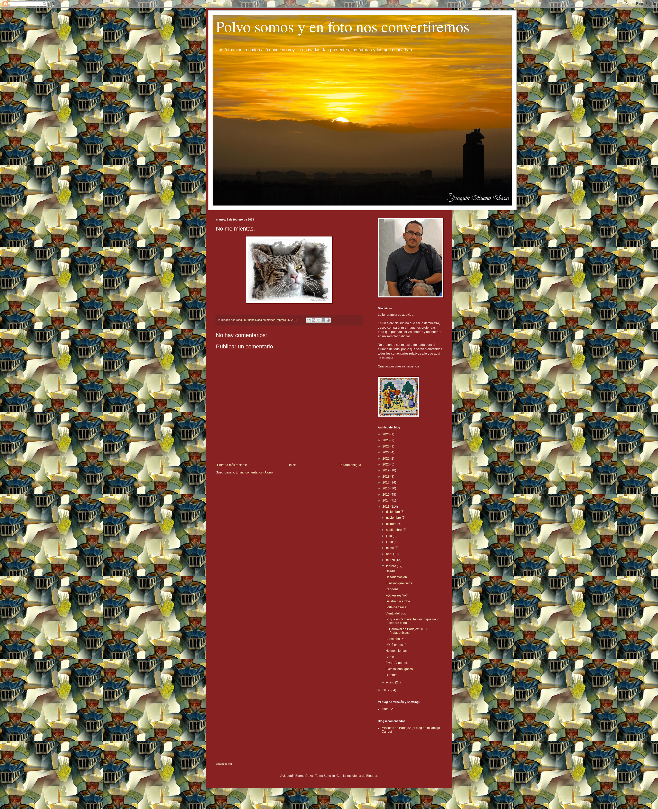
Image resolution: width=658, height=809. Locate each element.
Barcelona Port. (396, 639)
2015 (386, 494)
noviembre (394, 518)
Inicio (293, 465)
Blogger (371, 776)
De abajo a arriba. (398, 601)
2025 (386, 440)
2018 (386, 476)
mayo (390, 548)
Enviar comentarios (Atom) (254, 472)
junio (390, 542)
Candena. (392, 589)
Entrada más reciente (232, 465)
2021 (386, 458)
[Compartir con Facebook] (323, 320)
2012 (386, 690)
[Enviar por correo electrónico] (308, 320)
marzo (391, 560)
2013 (386, 506)
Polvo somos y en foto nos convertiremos (342, 26)
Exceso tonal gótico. (400, 669)
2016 (386, 488)
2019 (386, 470)
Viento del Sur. (396, 613)
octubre (391, 524)
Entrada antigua (350, 465)
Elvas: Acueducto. (398, 663)
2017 (386, 482)
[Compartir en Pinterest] (328, 320)
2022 (386, 452)
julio (389, 536)
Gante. (390, 657)
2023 (386, 446)
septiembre (394, 530)
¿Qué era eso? (396, 645)
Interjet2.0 (389, 709)
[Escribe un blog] (313, 320)
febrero (391, 566)
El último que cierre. (399, 583)
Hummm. (392, 675)
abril (389, 554)
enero (390, 682)
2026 (386, 434)
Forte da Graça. (396, 607)
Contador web (224, 763)
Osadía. (391, 571)
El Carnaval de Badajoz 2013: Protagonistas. (406, 631)
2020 (386, 464)
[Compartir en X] (318, 320)
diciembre (393, 512)
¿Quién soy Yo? (397, 595)
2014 (386, 500)
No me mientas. (396, 651)
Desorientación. (397, 577)
